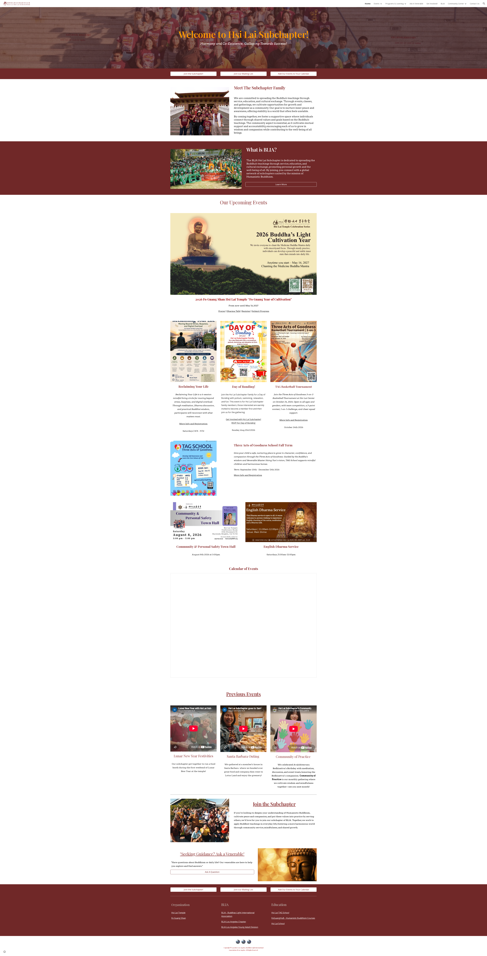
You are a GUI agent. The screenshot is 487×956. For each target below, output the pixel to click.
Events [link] (376, 3)
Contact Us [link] (474, 3)
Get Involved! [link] (432, 3)
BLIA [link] (443, 3)
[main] (243, 38)
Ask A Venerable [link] (416, 3)
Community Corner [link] (456, 3)
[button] (484, 4)
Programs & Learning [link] (394, 3)
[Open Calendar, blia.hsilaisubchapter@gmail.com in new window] (312, 576)
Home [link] (367, 3)
